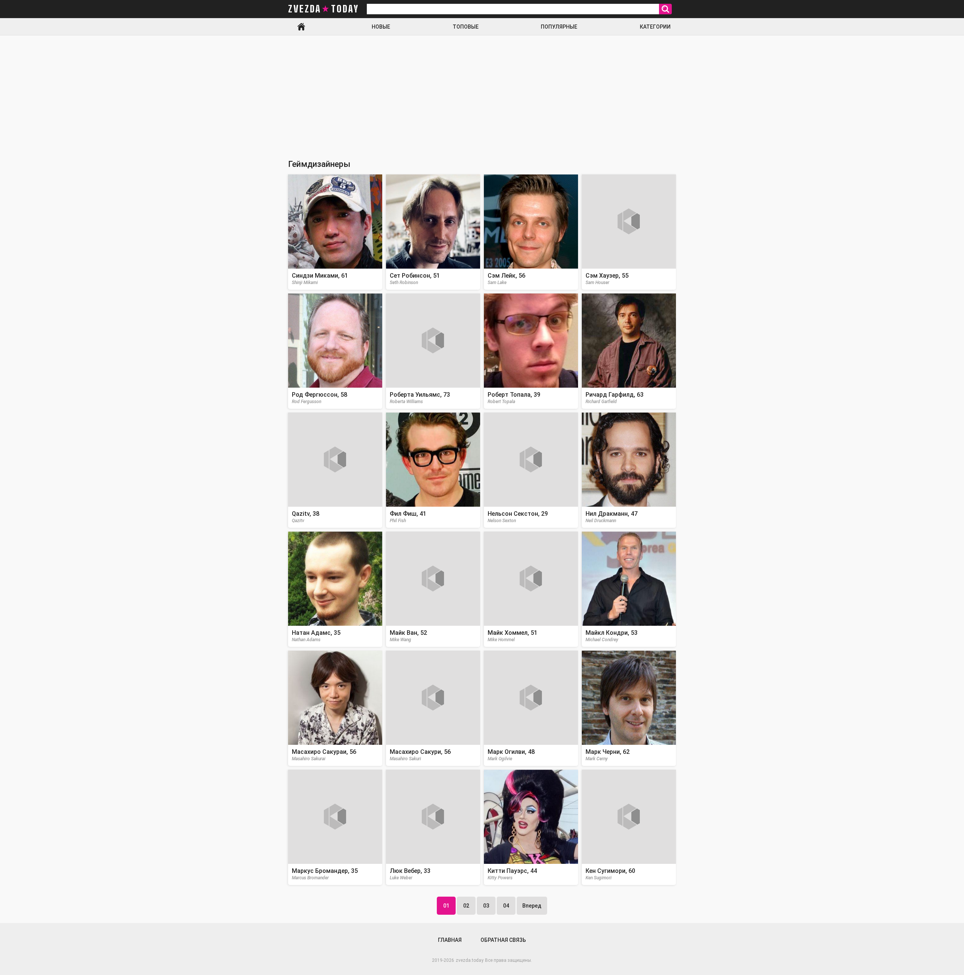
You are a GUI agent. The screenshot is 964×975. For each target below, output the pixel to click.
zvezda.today (470, 960)
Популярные (559, 27)
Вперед (531, 906)
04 (506, 906)
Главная (301, 26)
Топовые (466, 27)
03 (486, 906)
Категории (655, 27)
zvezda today (323, 9)
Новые (381, 27)
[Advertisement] (482, 92)
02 (466, 906)
